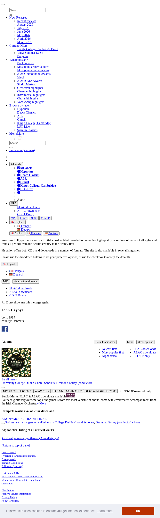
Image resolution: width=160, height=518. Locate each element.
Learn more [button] (105, 511)
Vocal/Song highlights (30, 102)
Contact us (7, 483)
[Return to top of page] (16, 445)
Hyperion (23, 109)
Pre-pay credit (9, 459)
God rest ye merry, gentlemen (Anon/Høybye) (30, 438)
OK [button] (138, 511)
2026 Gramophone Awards (34, 73)
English (18, 233)
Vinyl (20, 77)
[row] (80, 376)
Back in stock (25, 63)
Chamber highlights (29, 91)
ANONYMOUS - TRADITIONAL (24, 418)
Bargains (22, 56)
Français (25, 226)
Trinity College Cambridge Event (37, 49)
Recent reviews (26, 21)
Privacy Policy (9, 497)
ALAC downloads (28, 210)
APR (20, 116)
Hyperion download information (19, 455)
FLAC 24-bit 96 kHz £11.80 (67, 391)
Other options (145, 342)
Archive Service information (16, 493)
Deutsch (25, 229)
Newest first (109, 349)
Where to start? (18, 59)
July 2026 (23, 28)
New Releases (18, 17)
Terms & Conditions (12, 462)
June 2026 (23, 31)
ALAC (33, 218)
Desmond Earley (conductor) (74, 383)
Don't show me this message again (27, 302)
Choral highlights (27, 98)
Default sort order (105, 342)
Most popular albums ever (33, 70)
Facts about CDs (10, 472)
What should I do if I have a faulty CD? (22, 476)
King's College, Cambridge (34, 123)
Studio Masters (26, 84)
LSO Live (23, 126)
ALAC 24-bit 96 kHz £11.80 (100, 391)
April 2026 (24, 38)
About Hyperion (10, 500)
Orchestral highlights (30, 87)
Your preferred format (26, 281)
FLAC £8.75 (25, 391)
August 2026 (25, 24)
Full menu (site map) (22, 150)
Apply (21, 199)
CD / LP (45, 218)
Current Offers (18, 45)
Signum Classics (27, 130)
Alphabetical (109, 356)
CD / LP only (25, 214)
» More (41, 403)
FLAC (23, 218)
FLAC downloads (28, 207)
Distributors (8, 490)
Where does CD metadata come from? (21, 480)
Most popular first (113, 352)
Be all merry (9, 379)
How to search (9, 452)
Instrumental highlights (31, 95)
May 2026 (23, 35)
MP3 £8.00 (9, 391)
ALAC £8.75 (42, 391)
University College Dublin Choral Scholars (28, 383)
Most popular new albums (33, 66)
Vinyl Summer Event (30, 52)
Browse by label (19, 105)
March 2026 (24, 42)
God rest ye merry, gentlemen (23, 422)
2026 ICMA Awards (29, 80)
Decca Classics (26, 112)
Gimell (21, 119)
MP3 (13, 203)
